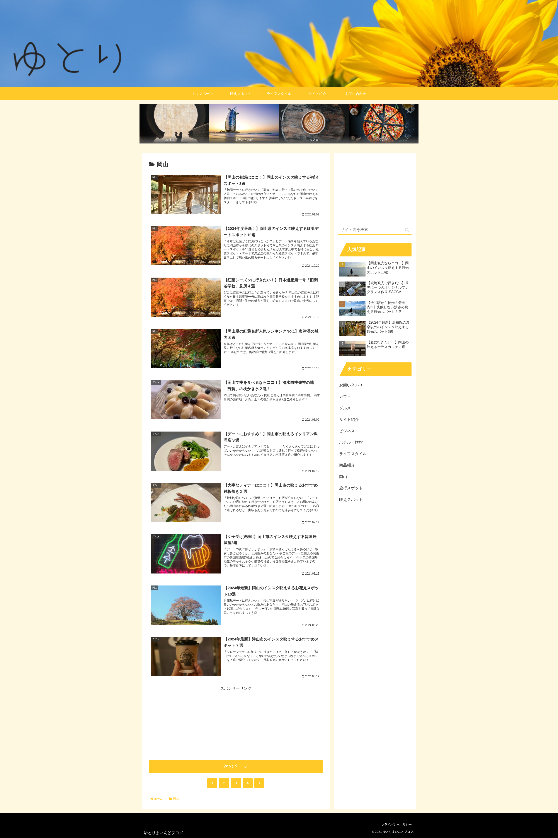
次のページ (236, 766)
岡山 (343, 476)
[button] (407, 229)
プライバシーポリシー (396, 824)
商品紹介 (347, 465)
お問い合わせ (351, 385)
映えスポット (351, 499)
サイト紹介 (349, 419)
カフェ (345, 396)
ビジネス (347, 431)
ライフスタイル (353, 454)
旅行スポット (351, 488)
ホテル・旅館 (351, 442)
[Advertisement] (236, 722)
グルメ (345, 408)
